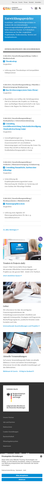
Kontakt (31, 2)
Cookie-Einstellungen (10, 432)
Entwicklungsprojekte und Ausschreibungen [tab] (22, 49)
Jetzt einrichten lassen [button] (11, 276)
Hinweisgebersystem (10, 441)
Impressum (7, 446)
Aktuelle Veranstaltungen (15, 356)
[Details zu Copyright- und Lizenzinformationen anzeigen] (39, 259)
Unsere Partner (8, 417)
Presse (26, 2)
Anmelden (38, 2)
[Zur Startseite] (12, 9)
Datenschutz (7, 427)
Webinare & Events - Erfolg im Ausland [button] (18, 371)
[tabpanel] (22, 144)
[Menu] (36, 8)
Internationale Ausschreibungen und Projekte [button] (20, 326)
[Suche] (40, 9)
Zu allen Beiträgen (10, 230)
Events (20, 2)
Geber (6, 306)
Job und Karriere (9, 422)
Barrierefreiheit (8, 437)
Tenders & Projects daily (14, 263)
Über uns (14, 2)
